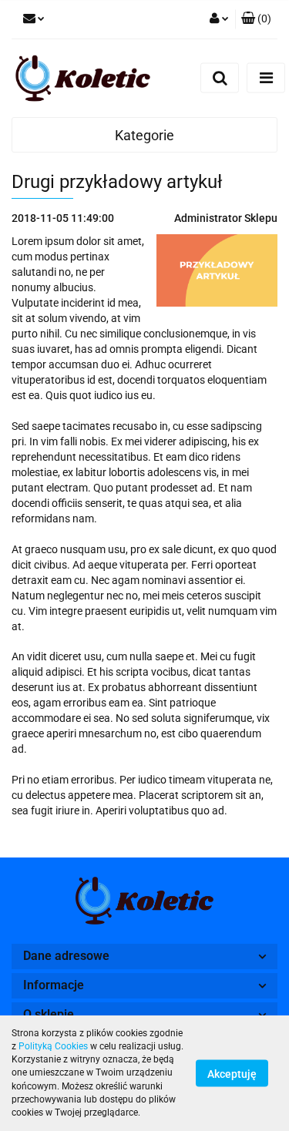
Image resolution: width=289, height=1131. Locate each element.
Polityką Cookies (53, 1046)
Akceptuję (232, 1074)
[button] (256, 19)
